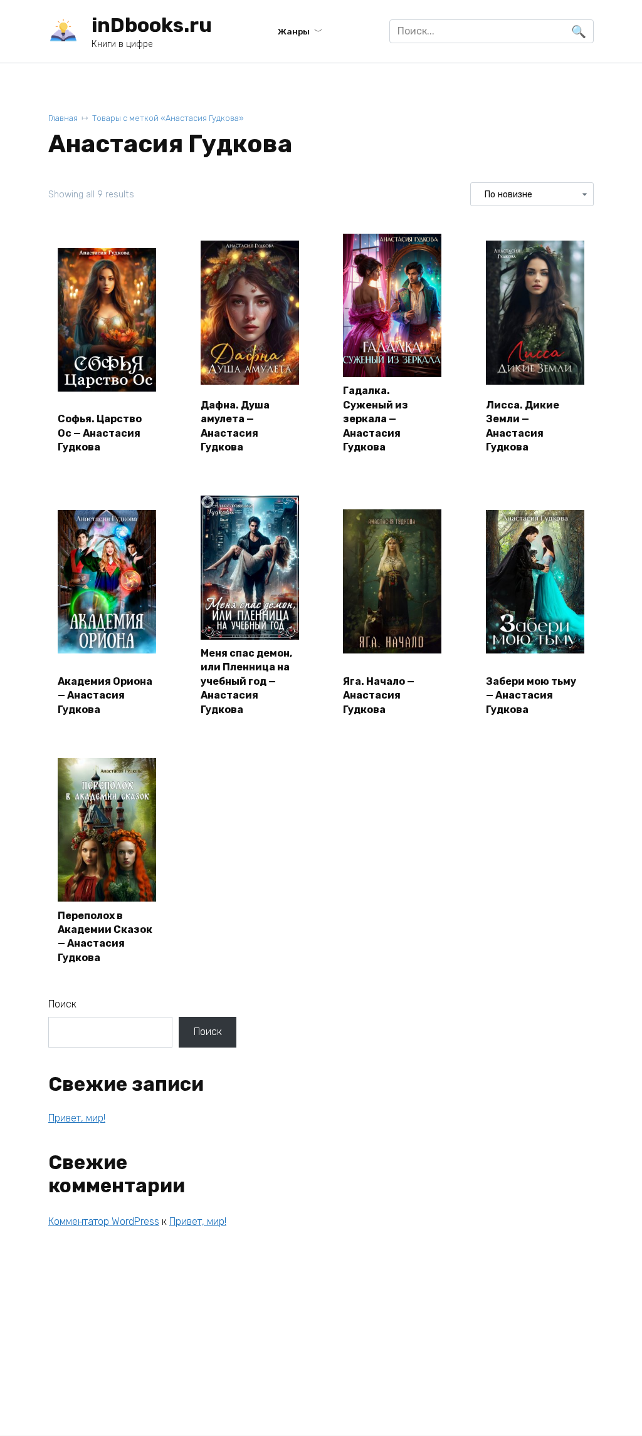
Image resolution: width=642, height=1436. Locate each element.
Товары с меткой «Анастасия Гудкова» (168, 118)
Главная (63, 118)
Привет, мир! (76, 1118)
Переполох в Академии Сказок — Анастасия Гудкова (105, 937)
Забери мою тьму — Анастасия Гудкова (531, 695)
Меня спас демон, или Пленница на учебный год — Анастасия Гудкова (246, 681)
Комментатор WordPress (103, 1221)
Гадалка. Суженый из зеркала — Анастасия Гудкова (375, 419)
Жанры (294, 31)
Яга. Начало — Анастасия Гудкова (378, 695)
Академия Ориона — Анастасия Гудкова (105, 695)
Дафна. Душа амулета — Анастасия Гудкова (235, 426)
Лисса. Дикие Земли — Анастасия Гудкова (522, 426)
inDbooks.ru (152, 25)
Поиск (62, 1004)
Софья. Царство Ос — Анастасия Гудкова (100, 433)
